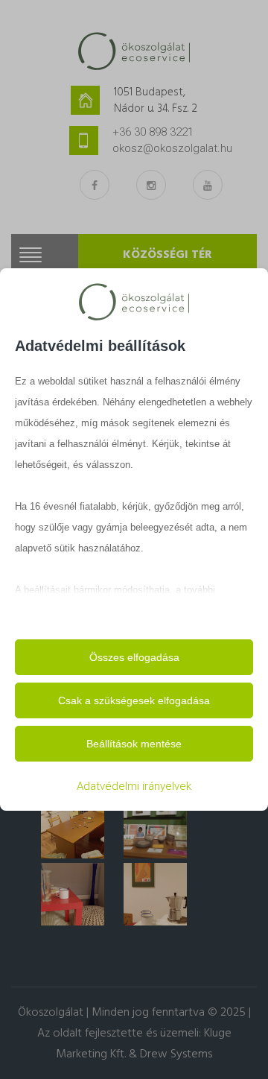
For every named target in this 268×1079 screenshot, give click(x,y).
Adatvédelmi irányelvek (134, 786)
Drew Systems (176, 1054)
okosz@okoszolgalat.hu (172, 148)
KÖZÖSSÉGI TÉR (167, 255)
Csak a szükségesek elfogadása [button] (134, 700)
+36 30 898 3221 (153, 132)
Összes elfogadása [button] (134, 657)
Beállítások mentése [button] (134, 744)
